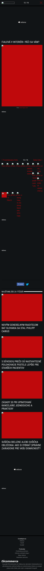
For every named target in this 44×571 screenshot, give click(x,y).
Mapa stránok (22, 555)
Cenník (22, 543)
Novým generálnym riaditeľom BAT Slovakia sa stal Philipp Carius (20, 328)
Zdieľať (21, 284)
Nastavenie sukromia (22, 557)
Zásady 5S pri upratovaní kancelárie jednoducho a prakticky (17, 405)
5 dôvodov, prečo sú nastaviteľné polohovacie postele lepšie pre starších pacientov (21, 364)
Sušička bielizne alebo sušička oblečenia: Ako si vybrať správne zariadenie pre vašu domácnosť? (21, 445)
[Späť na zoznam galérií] (41, 3)
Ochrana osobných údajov (22, 553)
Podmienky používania (22, 551)
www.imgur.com (23, 107)
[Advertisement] (22, 135)
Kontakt (22, 545)
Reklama (22, 541)
